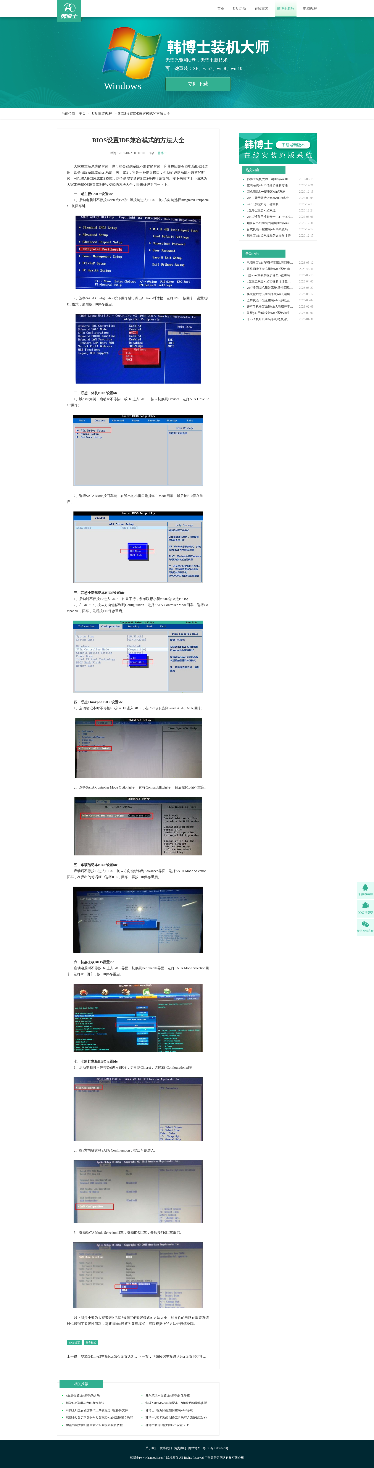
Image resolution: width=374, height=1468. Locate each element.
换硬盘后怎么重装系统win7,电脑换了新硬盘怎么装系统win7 (270, 294)
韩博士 (162, 153)
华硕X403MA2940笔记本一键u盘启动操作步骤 (176, 1403)
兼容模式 (91, 1342)
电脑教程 (310, 8)
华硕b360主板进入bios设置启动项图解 (180, 1356)
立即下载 (198, 84)
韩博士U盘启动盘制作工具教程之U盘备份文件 (97, 1410)
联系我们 (166, 1448)
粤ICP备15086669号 (216, 1448)
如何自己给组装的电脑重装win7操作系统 (270, 223)
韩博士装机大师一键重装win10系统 (270, 179)
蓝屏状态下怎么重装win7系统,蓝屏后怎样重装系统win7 (270, 300)
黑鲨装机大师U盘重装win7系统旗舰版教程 (94, 1425)
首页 (220, 8)
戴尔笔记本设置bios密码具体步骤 (167, 1395)
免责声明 (180, 1448)
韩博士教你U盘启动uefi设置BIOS (167, 1425)
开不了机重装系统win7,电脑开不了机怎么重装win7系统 (270, 306)
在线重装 (261, 8)
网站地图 (194, 1448)
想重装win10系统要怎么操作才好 (269, 235)
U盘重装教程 (102, 113)
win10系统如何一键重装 (263, 204)
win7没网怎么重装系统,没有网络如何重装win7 (270, 287)
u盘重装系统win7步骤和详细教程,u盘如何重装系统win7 (270, 281)
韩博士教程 (285, 8)
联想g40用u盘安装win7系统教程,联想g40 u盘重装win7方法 (270, 313)
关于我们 (151, 1448)
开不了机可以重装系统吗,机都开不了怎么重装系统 (270, 319)
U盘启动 (239, 8)
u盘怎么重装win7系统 (261, 210)
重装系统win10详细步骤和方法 (267, 185)
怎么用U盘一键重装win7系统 (266, 191)
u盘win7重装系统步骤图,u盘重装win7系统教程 (270, 275)
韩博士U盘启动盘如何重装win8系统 (169, 1410)
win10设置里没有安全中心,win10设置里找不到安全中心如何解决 (270, 216)
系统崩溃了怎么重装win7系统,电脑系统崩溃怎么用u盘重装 (270, 269)
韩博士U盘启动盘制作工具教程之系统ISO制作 (176, 1417)
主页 (82, 113)
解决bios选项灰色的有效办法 (85, 1403)
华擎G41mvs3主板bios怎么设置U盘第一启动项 (109, 1356)
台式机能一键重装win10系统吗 (267, 229)
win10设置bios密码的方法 (83, 1395)
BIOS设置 (74, 1342)
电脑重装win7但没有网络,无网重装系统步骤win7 (270, 262)
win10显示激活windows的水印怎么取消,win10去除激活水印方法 (270, 198)
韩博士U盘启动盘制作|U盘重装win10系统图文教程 (99, 1417)
